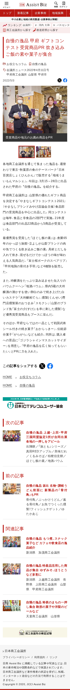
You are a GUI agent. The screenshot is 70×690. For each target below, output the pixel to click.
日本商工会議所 (15, 651)
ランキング (14, 25)
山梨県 (32, 74)
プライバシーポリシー (16, 657)
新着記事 (23, 13)
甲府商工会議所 (17, 74)
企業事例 (40, 13)
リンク (53, 657)
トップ (7, 13)
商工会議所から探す (19, 30)
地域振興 (58, 13)
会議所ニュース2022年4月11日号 (28, 70)
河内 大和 (38, 25)
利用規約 (39, 657)
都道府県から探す (47, 30)
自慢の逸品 (39, 64)
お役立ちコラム (17, 64)
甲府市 (42, 74)
